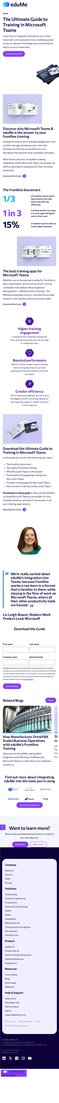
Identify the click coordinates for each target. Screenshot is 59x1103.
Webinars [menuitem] (9, 986)
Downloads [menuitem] (10, 982)
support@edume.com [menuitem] (15, 1014)
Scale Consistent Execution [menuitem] (18, 954)
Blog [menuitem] (7, 978)
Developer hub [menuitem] (12, 1002)
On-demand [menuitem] (11, 931)
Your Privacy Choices (16, 1072)
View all (51, 700)
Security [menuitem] (38, 1021)
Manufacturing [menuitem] (12, 923)
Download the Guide (14, 54)
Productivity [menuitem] (11, 902)
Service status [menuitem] (12, 1006)
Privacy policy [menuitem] (10, 1021)
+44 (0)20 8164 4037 (11, 1050)
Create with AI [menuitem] (12, 950)
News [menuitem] (7, 878)
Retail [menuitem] (8, 914)
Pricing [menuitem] (8, 882)
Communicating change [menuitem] (16, 906)
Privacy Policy (27, 679)
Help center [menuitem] (10, 998)
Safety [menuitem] (8, 910)
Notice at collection (9, 1075)
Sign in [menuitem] (8, 1010)
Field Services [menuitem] (11, 935)
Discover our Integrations (30, 805)
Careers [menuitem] (9, 874)
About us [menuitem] (9, 870)
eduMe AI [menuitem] (9, 946)
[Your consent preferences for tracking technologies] (2, 827)
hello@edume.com (9, 1052)
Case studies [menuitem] (11, 974)
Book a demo (20, 844)
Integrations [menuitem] (11, 963)
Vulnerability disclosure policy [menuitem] (16, 1026)
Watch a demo (38, 844)
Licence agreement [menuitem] (25, 1021)
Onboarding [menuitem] (11, 894)
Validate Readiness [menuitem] (14, 959)
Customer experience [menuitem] (15, 898)
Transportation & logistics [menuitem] (18, 927)
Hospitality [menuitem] (10, 918)
